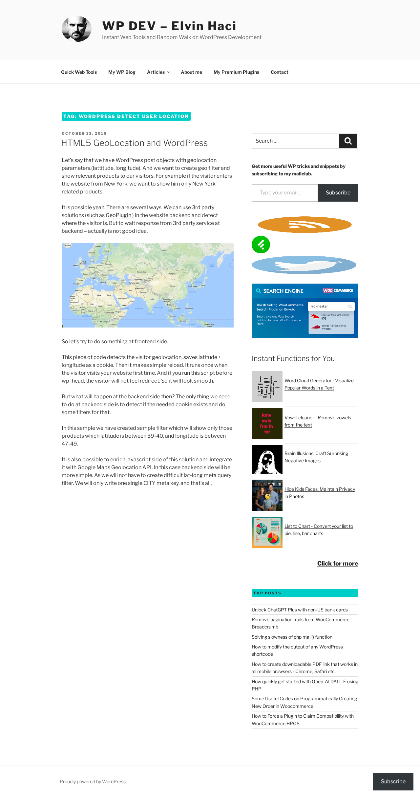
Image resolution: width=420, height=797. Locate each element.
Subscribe (338, 192)
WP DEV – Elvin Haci (169, 26)
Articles (156, 72)
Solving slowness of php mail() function (292, 637)
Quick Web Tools (79, 72)
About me (191, 72)
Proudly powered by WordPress (93, 781)
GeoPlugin (118, 215)
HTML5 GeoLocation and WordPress (134, 143)
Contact (279, 72)
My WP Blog (122, 72)
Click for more (337, 563)
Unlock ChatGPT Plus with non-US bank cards (300, 609)
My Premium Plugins (236, 72)
